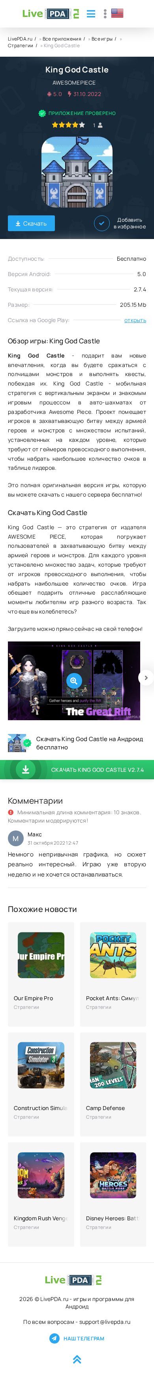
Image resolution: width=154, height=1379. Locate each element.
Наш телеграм (84, 1338)
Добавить (130, 223)
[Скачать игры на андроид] (51, 13)
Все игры (102, 38)
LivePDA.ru (20, 38)
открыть (135, 320)
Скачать (35, 223)
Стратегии (21, 45)
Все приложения (62, 38)
